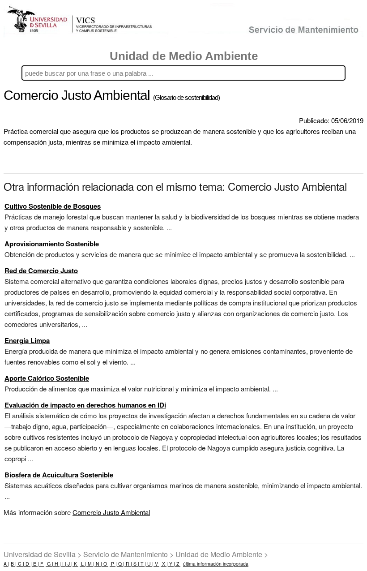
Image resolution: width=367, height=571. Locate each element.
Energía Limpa (27, 340)
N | (98, 563)
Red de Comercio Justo (41, 270)
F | (42, 563)
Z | (178, 563)
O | (106, 563)
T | (142, 563)
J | (69, 563)
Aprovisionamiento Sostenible (51, 244)
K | (76, 563)
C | (20, 563)
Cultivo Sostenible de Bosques (52, 206)
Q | (120, 563)
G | (49, 563)
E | (35, 563)
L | (83, 563)
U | (150, 563)
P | (113, 563)
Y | (171, 563)
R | (128, 563)
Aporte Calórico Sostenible (46, 378)
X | (164, 563)
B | (14, 563)
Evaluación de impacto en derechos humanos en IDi (85, 405)
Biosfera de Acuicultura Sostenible (58, 475)
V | (157, 563)
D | (28, 563)
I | (63, 563)
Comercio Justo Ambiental (111, 512)
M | (90, 563)
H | (57, 563)
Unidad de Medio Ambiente (184, 56)
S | (135, 563)
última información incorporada (215, 563)
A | (6, 563)
